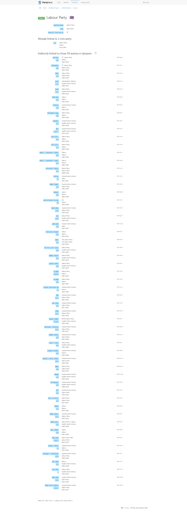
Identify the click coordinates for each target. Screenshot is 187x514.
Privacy (127, 508)
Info (59, 2)
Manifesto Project (54, 8)
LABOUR (56, 274)
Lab (55, 43)
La (57, 179)
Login (146, 2)
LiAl (56, 84)
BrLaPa (56, 321)
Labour (56, 131)
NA (57, 203)
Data (44, 8)
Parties (66, 2)
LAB (57, 76)
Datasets (75, 2)
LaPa (56, 92)
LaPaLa (56, 440)
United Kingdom (66, 8)
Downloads (85, 2)
